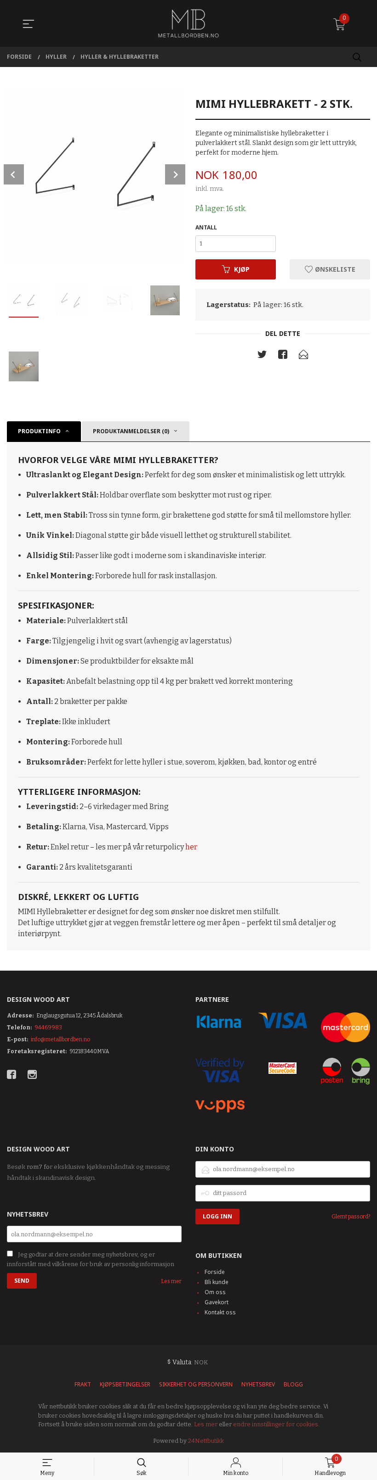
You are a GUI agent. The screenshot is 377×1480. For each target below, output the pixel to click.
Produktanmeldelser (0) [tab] (131, 431)
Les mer (171, 1281)
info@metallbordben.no (60, 1039)
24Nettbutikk (206, 1440)
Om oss (215, 1292)
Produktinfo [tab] (39, 431)
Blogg (293, 1384)
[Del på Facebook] (282, 356)
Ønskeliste (334, 269)
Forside (215, 1272)
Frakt (82, 1384)
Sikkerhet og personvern (196, 1384)
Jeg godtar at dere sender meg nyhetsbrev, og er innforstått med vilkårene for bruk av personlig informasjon (90, 1259)
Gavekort (216, 1302)
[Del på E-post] (303, 356)
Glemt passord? (350, 1216)
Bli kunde (216, 1282)
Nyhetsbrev (258, 1384)
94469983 (48, 1027)
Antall (206, 227)
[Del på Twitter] (262, 356)
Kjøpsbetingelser (125, 1384)
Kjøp (242, 269)
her (191, 847)
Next (175, 174)
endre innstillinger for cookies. (276, 1424)
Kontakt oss (220, 1312)
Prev (14, 174)
